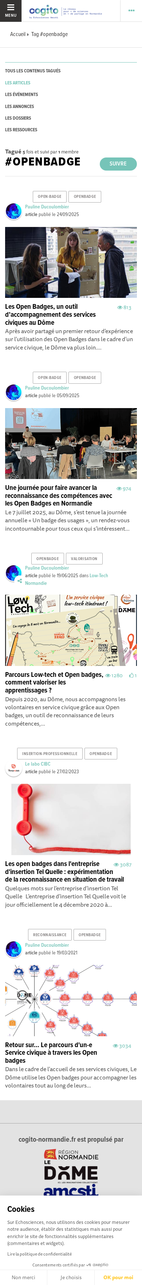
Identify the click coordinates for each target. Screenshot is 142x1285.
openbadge (85, 196)
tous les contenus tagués (32, 71)
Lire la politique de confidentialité (39, 1253)
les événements (21, 95)
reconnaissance (49, 935)
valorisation (84, 559)
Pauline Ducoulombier (47, 207)
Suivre (118, 164)
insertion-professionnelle (49, 754)
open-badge (50, 196)
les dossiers (18, 118)
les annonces (19, 107)
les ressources (21, 130)
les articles (17, 83)
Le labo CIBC (38, 764)
